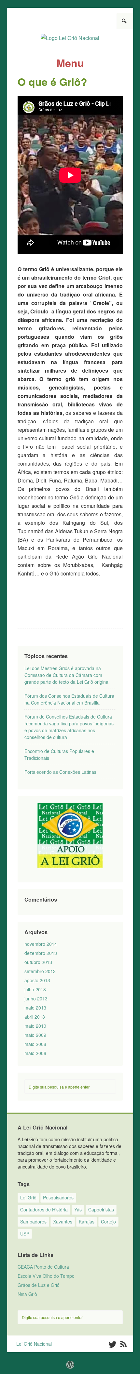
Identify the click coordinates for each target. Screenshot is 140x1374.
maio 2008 (35, 1044)
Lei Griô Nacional (34, 1344)
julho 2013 (35, 989)
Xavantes (62, 1221)
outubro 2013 (38, 962)
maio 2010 (35, 1026)
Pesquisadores (58, 1197)
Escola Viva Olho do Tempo (46, 1276)
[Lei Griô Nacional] (70, 35)
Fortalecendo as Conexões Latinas (60, 772)
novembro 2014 (40, 944)
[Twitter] (112, 1345)
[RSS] (124, 1345)
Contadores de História (44, 1209)
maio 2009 (35, 1035)
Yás (78, 1209)
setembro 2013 (40, 971)
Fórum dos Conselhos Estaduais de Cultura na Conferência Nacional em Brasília (69, 699)
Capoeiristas (101, 1209)
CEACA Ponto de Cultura (43, 1266)
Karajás (86, 1221)
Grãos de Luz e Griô (39, 1285)
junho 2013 (36, 998)
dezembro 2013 (40, 953)
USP (24, 1233)
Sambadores (33, 1221)
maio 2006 (35, 1053)
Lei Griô (28, 1197)
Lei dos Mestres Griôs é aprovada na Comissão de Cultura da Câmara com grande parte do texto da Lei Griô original (66, 675)
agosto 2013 (37, 980)
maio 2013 (35, 1007)
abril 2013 (34, 1016)
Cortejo (108, 1221)
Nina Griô (27, 1294)
